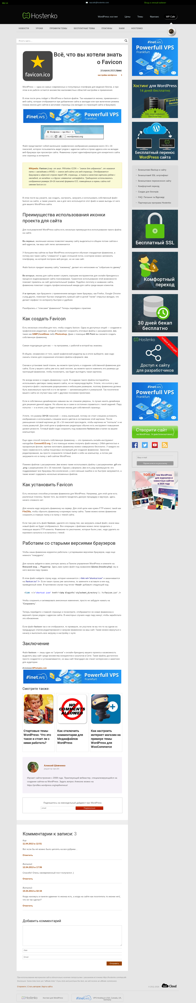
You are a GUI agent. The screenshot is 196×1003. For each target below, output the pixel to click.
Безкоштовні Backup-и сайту (152, 170)
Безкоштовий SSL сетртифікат (153, 175)
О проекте (21, 987)
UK (7, 3)
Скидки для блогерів (148, 191)
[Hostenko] (40, 16)
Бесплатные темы (84, 28)
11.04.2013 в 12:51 (32, 843)
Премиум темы (58, 28)
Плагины (107, 28)
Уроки (39, 28)
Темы (140, 16)
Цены (127, 16)
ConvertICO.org (42, 443)
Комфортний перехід (148, 186)
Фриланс (154, 16)
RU (3, 3)
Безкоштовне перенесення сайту (154, 181)
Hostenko (137, 28)
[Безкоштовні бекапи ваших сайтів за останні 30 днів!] (155, 335)
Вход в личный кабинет (155, 3)
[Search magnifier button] (126, 41)
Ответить (28, 855)
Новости (24, 28)
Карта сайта (47, 987)
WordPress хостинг (108, 16)
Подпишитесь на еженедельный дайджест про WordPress (72, 803)
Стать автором (33, 987)
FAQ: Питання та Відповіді (151, 197)
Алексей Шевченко (54, 765)
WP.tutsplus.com (39, 668)
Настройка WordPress (107, 75)
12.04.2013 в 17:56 (32, 867)
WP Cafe (170, 16)
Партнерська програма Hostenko (154, 202)
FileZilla (27, 511)
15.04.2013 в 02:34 (32, 891)
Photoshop (61, 334)
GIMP (35, 334)
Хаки (121, 28)
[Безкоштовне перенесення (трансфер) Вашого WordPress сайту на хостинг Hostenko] (155, 159)
